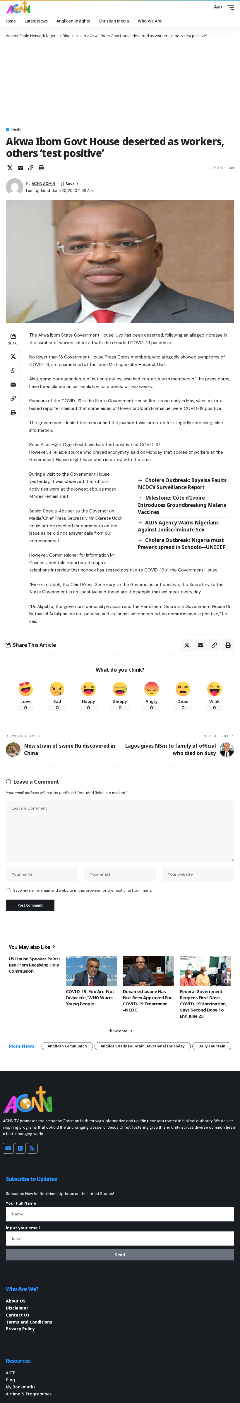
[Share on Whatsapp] (13, 370)
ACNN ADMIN (43, 183)
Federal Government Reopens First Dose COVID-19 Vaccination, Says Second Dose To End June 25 (203, 1003)
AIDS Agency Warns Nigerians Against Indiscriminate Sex (178, 526)
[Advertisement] (120, 82)
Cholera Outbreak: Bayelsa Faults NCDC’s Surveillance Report (182, 484)
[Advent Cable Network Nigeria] (19, 7)
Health (17, 129)
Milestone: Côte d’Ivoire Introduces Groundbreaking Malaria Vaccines (182, 504)
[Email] (20, 167)
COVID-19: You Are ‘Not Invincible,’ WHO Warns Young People (90, 997)
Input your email (23, 1227)
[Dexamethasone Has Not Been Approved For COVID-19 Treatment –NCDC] (148, 971)
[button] (206, 7)
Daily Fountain (211, 1046)
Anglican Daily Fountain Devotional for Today (143, 1046)
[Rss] (32, 1148)
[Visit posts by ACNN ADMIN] (14, 187)
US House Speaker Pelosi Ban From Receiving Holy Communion (34, 965)
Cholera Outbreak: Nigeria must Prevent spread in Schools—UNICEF (181, 544)
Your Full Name (21, 1203)
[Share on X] (10, 167)
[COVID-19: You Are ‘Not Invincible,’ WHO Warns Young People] (91, 971)
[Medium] (20, 1148)
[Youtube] (8, 1148)
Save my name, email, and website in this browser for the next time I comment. (82, 890)
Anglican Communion (67, 1046)
